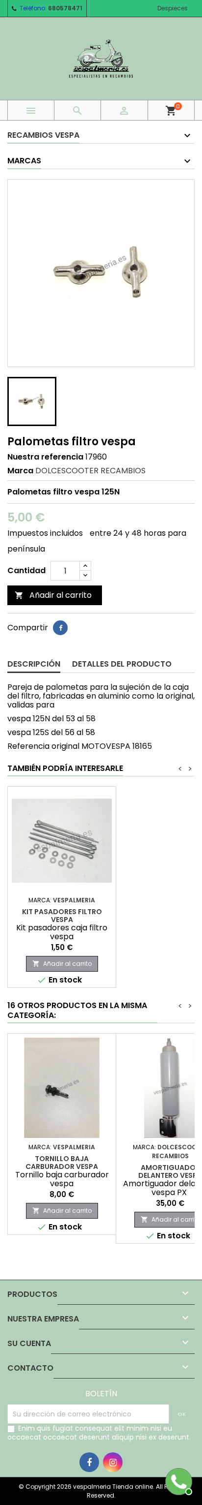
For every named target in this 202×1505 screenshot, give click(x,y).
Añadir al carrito (53, 595)
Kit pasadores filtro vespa (62, 915)
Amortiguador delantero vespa (170, 1171)
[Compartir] (60, 627)
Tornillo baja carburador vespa (61, 1162)
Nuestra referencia (45, 457)
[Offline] (177, 1480)
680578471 (65, 8)
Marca (20, 470)
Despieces (172, 8)
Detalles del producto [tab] (122, 664)
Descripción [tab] (33, 664)
